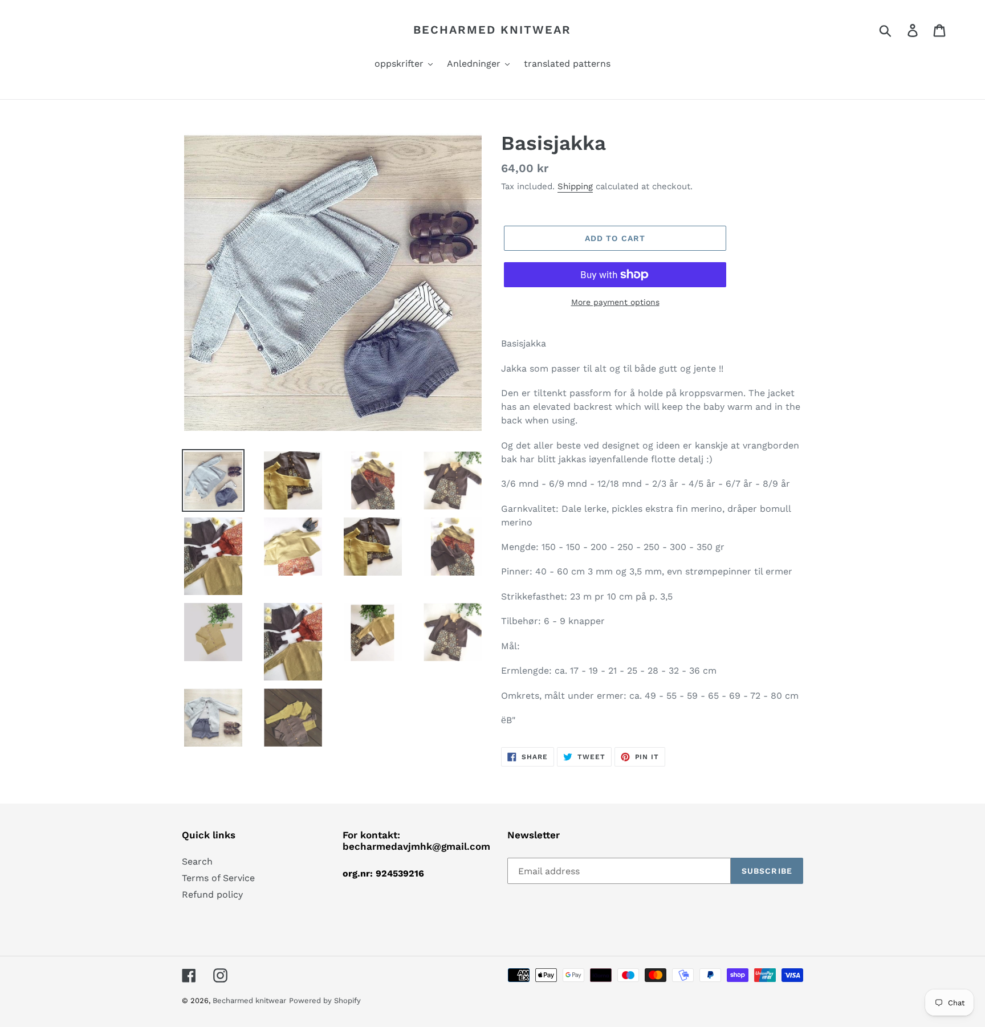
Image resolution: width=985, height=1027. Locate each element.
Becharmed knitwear (492, 29)
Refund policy (212, 894)
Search (197, 861)
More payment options (615, 302)
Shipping (575, 186)
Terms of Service (218, 878)
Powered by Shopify (325, 1000)
